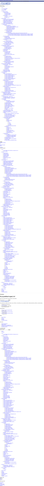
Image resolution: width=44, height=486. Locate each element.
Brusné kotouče (5, 11)
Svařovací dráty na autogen (7, 79)
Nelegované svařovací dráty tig (9, 81)
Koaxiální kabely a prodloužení (9, 66)
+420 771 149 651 (4, 305)
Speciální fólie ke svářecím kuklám (10, 276)
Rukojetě (4, 250)
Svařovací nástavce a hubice (9, 109)
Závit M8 (6, 268)
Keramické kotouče (6, 154)
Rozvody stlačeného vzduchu (7, 39)
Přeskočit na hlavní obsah (9, 0)
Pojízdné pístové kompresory (11, 27)
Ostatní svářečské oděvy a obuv (9, 62)
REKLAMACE (4, 324)
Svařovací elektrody (6, 86)
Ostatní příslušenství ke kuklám (9, 137)
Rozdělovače (7, 68)
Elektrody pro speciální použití (9, 90)
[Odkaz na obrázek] (4, 301)
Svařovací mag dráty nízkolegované (8, 402)
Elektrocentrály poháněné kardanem (8, 161)
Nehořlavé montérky (8, 47)
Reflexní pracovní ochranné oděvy (10, 54)
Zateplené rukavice (7, 60)
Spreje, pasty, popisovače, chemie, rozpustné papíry (10, 251)
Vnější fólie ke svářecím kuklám (11, 135)
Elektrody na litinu (7, 88)
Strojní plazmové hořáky (6, 71)
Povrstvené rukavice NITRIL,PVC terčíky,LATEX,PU (12, 58)
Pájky (4, 216)
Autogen (4, 99)
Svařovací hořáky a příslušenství (7, 117)
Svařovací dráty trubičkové (7, 412)
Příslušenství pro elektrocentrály (7, 22)
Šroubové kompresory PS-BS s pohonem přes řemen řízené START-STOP (17, 357)
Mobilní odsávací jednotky (7, 92)
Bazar (4, 286)
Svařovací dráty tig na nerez (9, 82)
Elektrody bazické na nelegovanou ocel (10, 87)
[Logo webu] (5, 4)
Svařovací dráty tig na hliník (9, 408)
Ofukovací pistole (7, 37)
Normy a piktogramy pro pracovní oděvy (7, 313)
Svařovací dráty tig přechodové (9, 84)
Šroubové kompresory (8, 32)
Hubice (8, 119)
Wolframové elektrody (10, 132)
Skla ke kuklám (7, 139)
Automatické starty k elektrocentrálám (8, 19)
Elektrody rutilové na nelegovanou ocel (10, 91)
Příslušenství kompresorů (8, 171)
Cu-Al (9, 122)
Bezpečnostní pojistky (8, 103)
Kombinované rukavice (8, 56)
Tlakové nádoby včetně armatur (9, 184)
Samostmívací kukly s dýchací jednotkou (10, 138)
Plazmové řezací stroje (6, 69)
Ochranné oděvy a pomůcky (5, 45)
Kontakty (3, 318)
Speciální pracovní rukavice (9, 202)
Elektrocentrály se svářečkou (7, 20)
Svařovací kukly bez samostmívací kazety (10, 140)
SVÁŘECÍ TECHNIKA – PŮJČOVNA (9, 98)
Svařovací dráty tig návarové (9, 83)
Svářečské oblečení (6, 205)
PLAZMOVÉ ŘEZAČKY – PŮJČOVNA (9, 97)
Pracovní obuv (5, 50)
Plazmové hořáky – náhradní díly (7, 64)
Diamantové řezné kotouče (8, 16)
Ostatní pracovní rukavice (8, 57)
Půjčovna (3, 95)
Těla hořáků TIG (9, 261)
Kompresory (5, 24)
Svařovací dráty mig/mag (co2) (7, 73)
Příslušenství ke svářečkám (7, 111)
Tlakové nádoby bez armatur (9, 42)
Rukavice (4, 55)
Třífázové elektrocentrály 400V (7, 164)
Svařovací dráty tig (6, 80)
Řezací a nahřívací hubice (8, 106)
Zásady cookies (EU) (4, 323)
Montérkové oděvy (7, 52)
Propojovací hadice (9, 31)
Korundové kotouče (6, 155)
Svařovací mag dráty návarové (9, 75)
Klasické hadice (9, 40)
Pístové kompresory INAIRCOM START (11, 168)
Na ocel (4, 158)
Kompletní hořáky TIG (10, 130)
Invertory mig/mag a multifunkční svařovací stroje (12, 113)
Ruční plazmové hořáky (6, 70)
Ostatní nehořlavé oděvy (8, 48)
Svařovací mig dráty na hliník (9, 76)
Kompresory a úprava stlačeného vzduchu (7, 23)
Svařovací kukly (5, 133)
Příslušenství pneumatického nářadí (10, 38)
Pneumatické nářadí (6, 177)
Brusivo (3, 10)
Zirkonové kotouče (7, 14)
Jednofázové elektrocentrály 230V (8, 21)
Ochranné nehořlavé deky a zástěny (8, 110)
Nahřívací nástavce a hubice (9, 246)
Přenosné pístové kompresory (11, 28)
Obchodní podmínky (4, 320)
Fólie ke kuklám (7, 134)
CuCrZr (10, 123)
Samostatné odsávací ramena (7, 94)
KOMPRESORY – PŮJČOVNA (8, 96)
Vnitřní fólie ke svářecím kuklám (11, 136)
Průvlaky (8, 121)
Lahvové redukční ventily (8, 104)
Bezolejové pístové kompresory (11, 26)
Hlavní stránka (4, 317)
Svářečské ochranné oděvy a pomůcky (8, 61)
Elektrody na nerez (7, 415)
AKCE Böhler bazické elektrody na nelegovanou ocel (10, 150)
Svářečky (4, 112)
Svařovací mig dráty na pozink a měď (10, 78)
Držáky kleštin (9, 127)
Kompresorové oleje (9, 30)
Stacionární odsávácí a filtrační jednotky (8, 239)
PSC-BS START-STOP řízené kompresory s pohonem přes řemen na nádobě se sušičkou (21, 34)
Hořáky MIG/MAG (8, 259)
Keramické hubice (9, 128)
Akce (2, 7)
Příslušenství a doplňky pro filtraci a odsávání (9, 93)
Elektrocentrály (4, 18)
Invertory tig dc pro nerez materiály (10, 116)
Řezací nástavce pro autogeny (9, 249)
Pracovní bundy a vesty (8, 53)
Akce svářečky (5, 8)
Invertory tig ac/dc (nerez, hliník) (9, 115)
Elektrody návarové (7, 89)
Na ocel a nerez (7, 17)
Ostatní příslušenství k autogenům (9, 105)
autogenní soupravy (7, 102)
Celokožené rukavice (8, 198)
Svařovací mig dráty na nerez (9, 77)
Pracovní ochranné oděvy (6, 51)
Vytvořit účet (1, 482)
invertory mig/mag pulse (8, 114)
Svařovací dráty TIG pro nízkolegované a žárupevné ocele (13, 411)
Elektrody (6, 65)
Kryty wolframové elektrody (7, 273)
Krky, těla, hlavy (7, 67)
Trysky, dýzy (5, 394)
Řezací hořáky (7, 107)
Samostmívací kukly (6, 279)
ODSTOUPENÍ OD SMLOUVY (6, 325)
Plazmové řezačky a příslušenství (6, 63)
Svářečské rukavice (7, 59)
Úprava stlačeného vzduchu (7, 43)
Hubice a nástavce (5, 391)
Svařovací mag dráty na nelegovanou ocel (10, 74)
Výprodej (4, 287)
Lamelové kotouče (5, 12)
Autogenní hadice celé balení (11, 101)
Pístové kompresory (8, 25)
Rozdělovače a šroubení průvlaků (11, 125)
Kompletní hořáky (9, 120)
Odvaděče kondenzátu (8, 44)
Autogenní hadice (7, 100)
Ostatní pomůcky (5, 195)
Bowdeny (8, 118)
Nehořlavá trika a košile (8, 46)
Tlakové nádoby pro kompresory (7, 41)
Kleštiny (8, 129)
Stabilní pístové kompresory (10, 29)
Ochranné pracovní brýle (6, 191)
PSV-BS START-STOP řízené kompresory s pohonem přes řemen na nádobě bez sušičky (21, 35)
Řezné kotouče (5, 15)
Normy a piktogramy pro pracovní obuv (7, 311)
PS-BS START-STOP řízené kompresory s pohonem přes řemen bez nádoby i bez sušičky (21, 33)
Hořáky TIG (7, 126)
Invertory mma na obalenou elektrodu (10, 255)
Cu (5, 265)
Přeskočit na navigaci (3, 0)
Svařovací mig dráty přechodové (7, 405)
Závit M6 (10, 124)
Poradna (3, 319)
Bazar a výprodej (4, 9)
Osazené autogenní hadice (8, 243)
